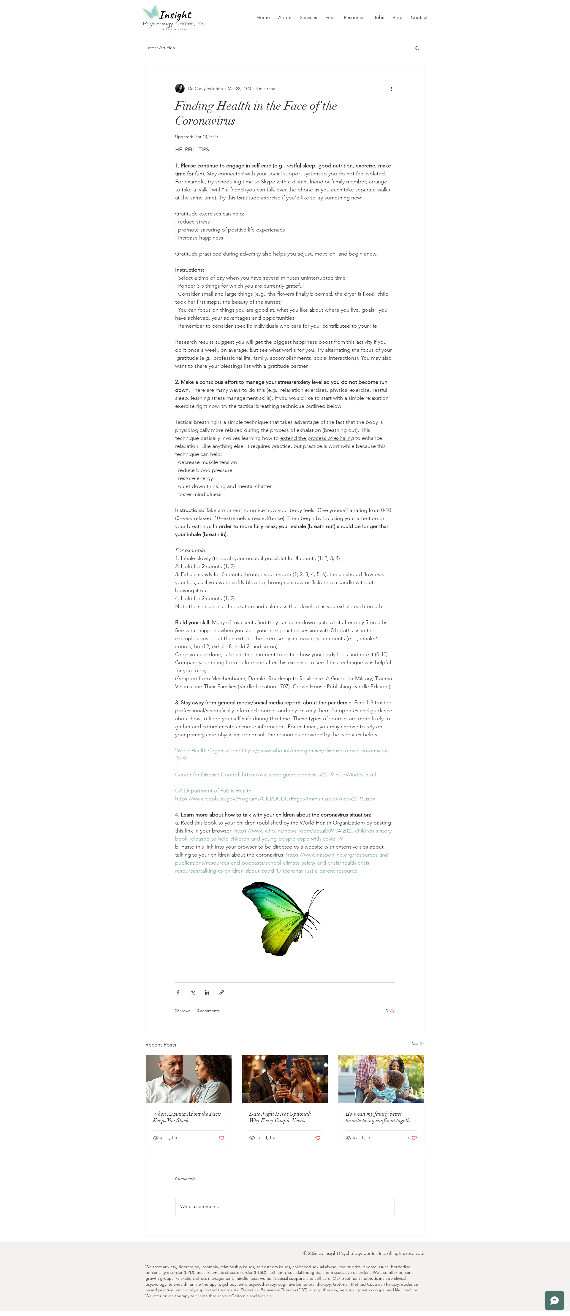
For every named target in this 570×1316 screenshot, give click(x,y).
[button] (308, 17)
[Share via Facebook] (178, 992)
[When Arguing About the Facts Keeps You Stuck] (189, 1079)
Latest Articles (160, 47)
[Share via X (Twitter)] (192, 992)
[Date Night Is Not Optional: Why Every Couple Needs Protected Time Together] (285, 1079)
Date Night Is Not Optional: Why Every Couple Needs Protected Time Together (280, 1117)
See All (418, 1044)
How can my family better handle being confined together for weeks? (380, 1117)
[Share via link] (221, 992)
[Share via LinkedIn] (207, 992)
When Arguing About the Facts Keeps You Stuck (187, 1117)
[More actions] (391, 88)
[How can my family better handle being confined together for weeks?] (381, 1079)
